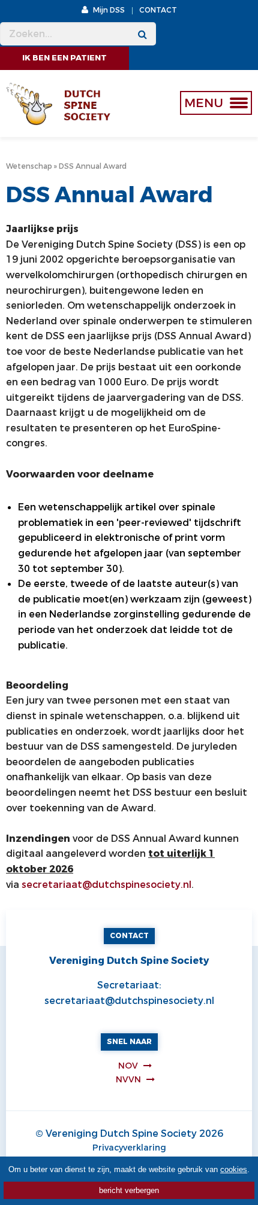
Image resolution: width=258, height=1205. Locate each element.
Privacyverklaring (129, 1148)
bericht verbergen (129, 1190)
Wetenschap (29, 166)
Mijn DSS (108, 10)
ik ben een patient (64, 58)
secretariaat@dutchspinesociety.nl (106, 884)
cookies (233, 1169)
